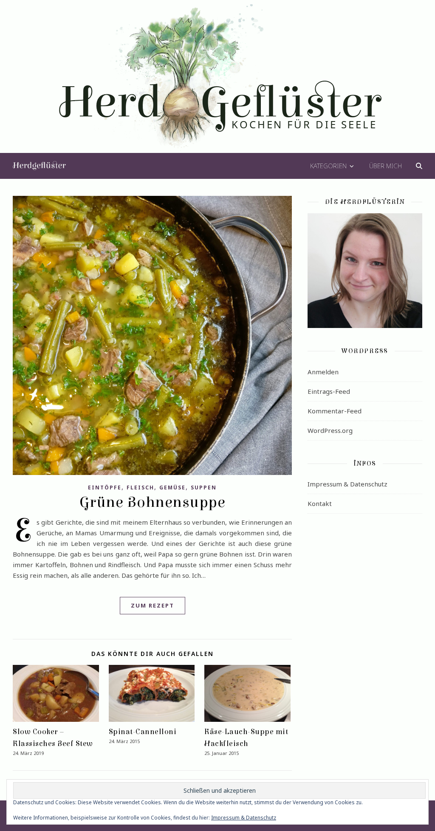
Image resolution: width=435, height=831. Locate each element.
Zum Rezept (152, 605)
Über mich (385, 165)
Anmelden (323, 371)
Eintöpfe (104, 487)
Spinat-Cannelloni (143, 731)
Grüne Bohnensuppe (152, 502)
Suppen (204, 487)
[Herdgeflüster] (217, 82)
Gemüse (172, 487)
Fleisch (140, 487)
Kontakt (320, 503)
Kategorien (328, 165)
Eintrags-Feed (329, 391)
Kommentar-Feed (335, 411)
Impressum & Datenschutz (347, 484)
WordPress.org (330, 430)
